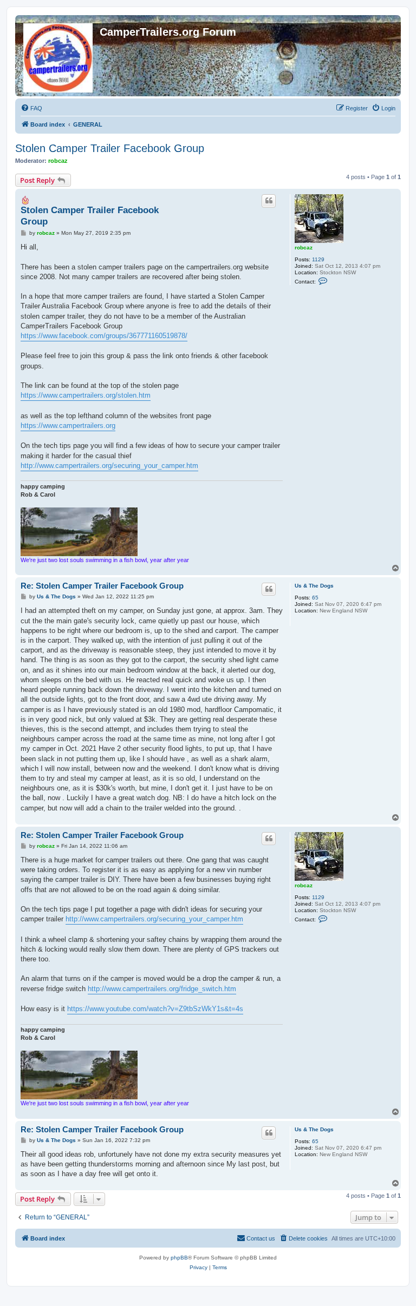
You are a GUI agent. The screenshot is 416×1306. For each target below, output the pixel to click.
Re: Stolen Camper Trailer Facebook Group (102, 585)
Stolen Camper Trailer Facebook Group (109, 148)
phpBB (179, 1258)
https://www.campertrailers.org (68, 425)
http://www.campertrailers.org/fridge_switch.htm (162, 989)
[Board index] (59, 56)
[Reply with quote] (269, 200)
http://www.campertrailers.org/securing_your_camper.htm (109, 465)
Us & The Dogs (314, 586)
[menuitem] (31, 108)
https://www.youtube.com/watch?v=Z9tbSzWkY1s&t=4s (155, 1009)
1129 (318, 259)
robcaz (58, 160)
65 (315, 598)
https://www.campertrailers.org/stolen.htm (86, 395)
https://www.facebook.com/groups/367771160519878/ (104, 336)
